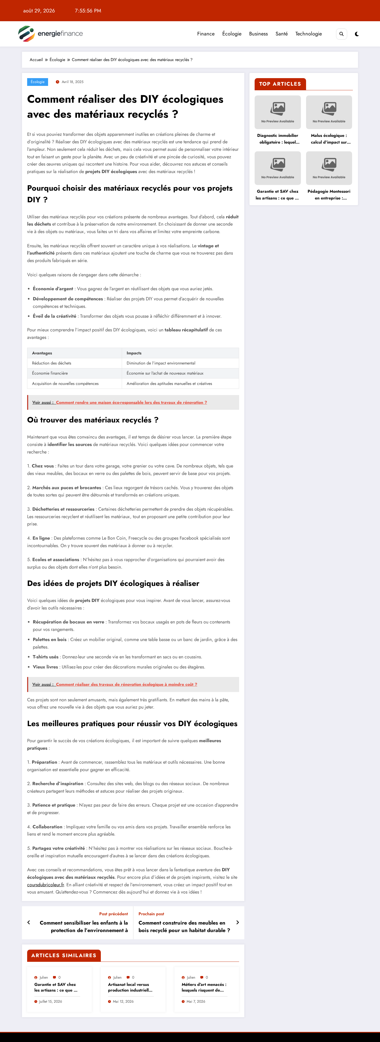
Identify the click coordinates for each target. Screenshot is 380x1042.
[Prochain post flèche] (237, 923)
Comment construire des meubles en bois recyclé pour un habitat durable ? (184, 926)
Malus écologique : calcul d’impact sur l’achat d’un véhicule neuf (329, 139)
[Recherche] (341, 34)
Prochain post (151, 913)
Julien (44, 977)
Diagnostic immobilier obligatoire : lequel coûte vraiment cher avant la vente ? (277, 139)
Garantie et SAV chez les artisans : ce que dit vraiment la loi (56, 987)
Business (258, 34)
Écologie (231, 34)
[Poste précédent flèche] (29, 923)
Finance (206, 34)
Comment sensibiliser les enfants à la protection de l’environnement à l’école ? (84, 926)
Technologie (308, 34)
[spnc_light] (357, 34)
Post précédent (113, 913)
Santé (282, 34)
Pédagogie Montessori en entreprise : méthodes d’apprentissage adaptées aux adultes (329, 195)
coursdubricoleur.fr (45, 884)
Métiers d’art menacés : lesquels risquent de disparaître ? (204, 987)
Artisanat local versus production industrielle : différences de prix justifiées (131, 987)
